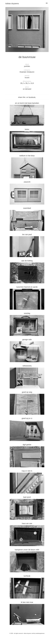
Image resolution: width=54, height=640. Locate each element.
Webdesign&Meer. (40, 633)
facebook (32, 97)
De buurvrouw (27, 57)
